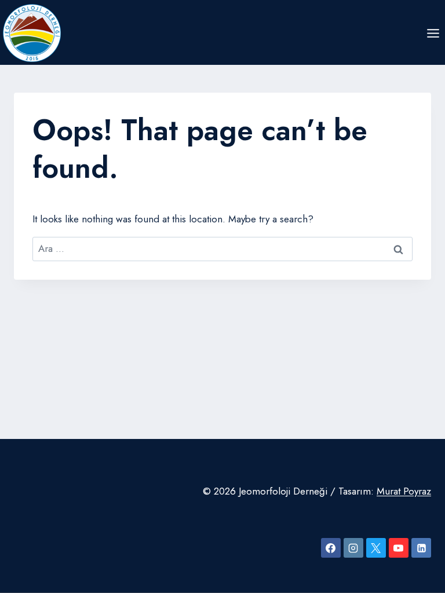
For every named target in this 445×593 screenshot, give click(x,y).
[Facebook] (331, 548)
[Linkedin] (421, 548)
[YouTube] (398, 548)
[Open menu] (433, 33)
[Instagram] (353, 548)
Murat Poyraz (404, 491)
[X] (376, 548)
